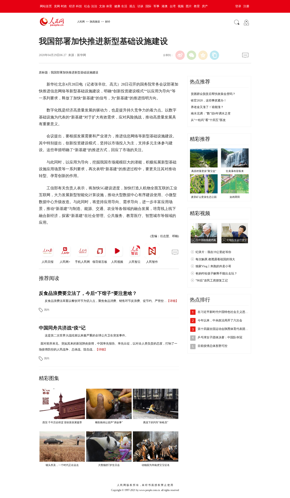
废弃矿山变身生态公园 (204, 197)
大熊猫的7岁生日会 (109, 465)
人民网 (81, 21)
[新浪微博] (180, 55)
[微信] (191, 55)
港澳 (165, 6)
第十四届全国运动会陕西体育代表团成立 (224, 329)
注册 (246, 6)
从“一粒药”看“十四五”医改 (208, 120)
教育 (197, 6)
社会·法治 (90, 6)
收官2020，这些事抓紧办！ (209, 100)
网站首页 (46, 6)
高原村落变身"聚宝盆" (203, 171)
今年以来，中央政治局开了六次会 (220, 320)
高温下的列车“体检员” (155, 422)
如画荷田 (235, 197)
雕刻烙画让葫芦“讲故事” (109, 422)
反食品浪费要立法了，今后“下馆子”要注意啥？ (88, 293)
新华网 (81, 55)
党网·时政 (60, 6)
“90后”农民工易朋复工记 (212, 280)
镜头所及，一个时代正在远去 (62, 465)
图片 (189, 6)
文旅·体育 (105, 6)
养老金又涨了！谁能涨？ (207, 107)
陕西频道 (95, 21)
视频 (181, 6)
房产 (205, 6)
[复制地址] (214, 55)
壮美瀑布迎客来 (235, 171)
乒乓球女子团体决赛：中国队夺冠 (220, 337)
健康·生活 (120, 6)
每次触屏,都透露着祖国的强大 (215, 259)
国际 (148, 6)
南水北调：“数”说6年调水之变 (211, 113)
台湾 (173, 6)
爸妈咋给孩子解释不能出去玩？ (216, 273)
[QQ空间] (203, 55)
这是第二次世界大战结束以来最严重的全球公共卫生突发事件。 (86, 335)
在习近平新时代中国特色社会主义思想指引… (227, 312)
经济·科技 (75, 6)
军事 (156, 6)
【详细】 (173, 300)
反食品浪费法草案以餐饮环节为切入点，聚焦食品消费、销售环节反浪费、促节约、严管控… (106, 300)
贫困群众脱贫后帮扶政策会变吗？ (213, 94)
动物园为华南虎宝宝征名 (156, 465)
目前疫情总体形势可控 (212, 345)
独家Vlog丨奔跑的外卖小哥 (213, 266)
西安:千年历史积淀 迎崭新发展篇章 (62, 422)
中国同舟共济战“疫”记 (62, 328)
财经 (107, 21)
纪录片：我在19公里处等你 (213, 252)
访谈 (140, 6)
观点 (132, 6)
